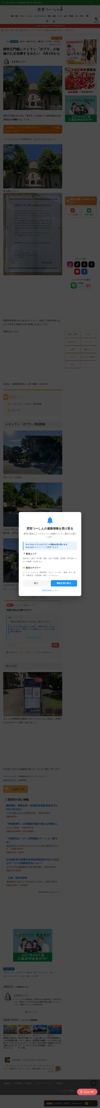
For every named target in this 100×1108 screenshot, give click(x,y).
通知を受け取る (64, 583)
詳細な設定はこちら (50, 590)
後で (36, 583)
